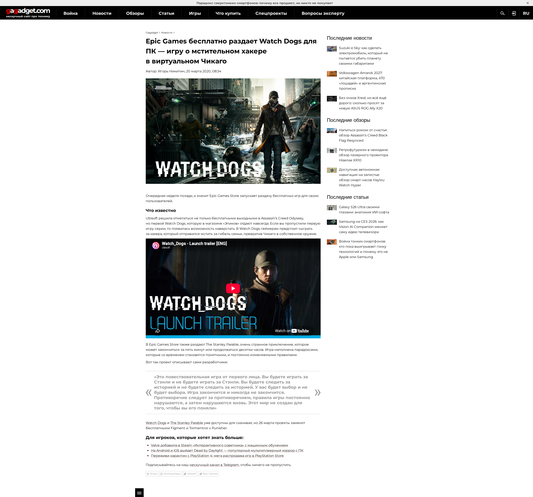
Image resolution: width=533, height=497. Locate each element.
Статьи (166, 13)
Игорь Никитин (171, 71)
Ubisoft (191, 473)
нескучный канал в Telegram (214, 465)
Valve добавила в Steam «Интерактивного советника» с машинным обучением (219, 445)
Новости (101, 13)
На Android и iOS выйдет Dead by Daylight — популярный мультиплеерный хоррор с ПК (227, 450)
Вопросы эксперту (323, 13)
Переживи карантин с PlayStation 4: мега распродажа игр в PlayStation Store (217, 456)
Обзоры (135, 13)
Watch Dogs (156, 423)
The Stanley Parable (186, 423)
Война (71, 13)
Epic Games (210, 473)
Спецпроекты (271, 13)
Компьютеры (172, 473)
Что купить (228, 13)
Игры (195, 13)
